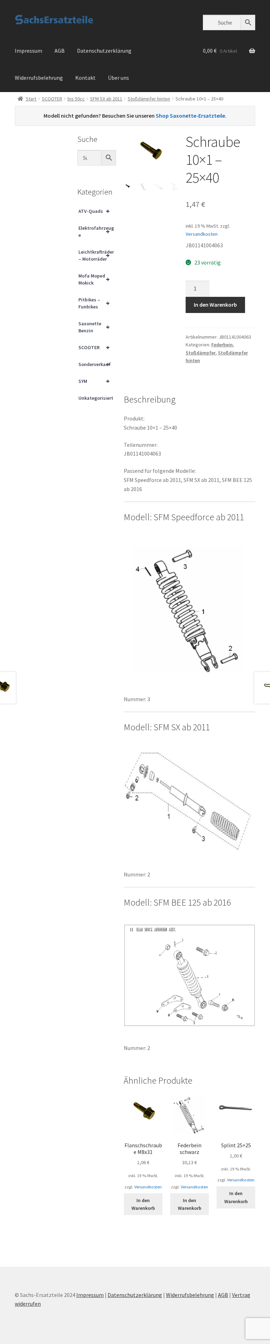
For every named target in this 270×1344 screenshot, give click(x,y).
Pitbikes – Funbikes (94, 303)
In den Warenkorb (215, 304)
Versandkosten (202, 234)
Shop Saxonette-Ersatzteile (190, 115)
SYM (94, 381)
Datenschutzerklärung (104, 50)
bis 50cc (76, 99)
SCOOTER (52, 99)
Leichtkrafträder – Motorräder (96, 255)
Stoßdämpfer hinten (149, 99)
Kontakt (85, 77)
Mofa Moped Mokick (94, 279)
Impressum (28, 50)
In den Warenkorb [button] (143, 1204)
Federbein (222, 344)
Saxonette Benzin (94, 327)
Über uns (118, 77)
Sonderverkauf (94, 364)
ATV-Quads (94, 211)
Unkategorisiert (95, 398)
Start (31, 99)
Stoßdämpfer (201, 353)
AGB (59, 50)
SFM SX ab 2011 (106, 99)
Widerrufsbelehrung (39, 77)
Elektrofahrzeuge (96, 231)
